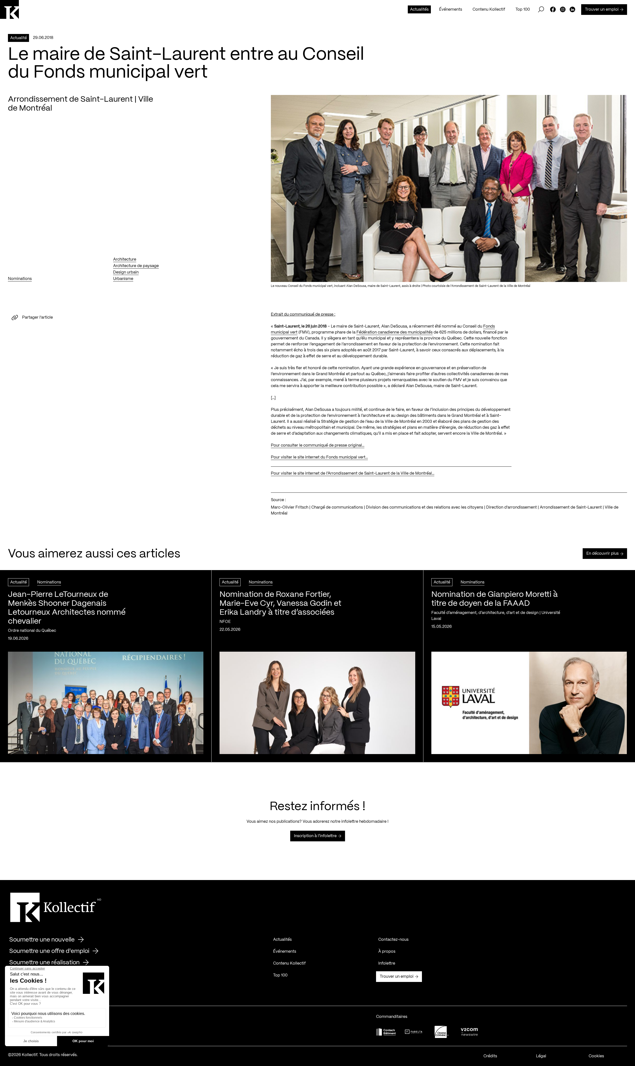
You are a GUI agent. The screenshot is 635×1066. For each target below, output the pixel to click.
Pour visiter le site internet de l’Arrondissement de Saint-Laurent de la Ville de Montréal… (352, 473)
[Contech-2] (386, 1032)
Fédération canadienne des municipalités (394, 332)
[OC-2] (441, 1032)
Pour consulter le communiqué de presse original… (317, 445)
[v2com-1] (469, 1032)
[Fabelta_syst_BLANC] (414, 1032)
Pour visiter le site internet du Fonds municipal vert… (319, 457)
